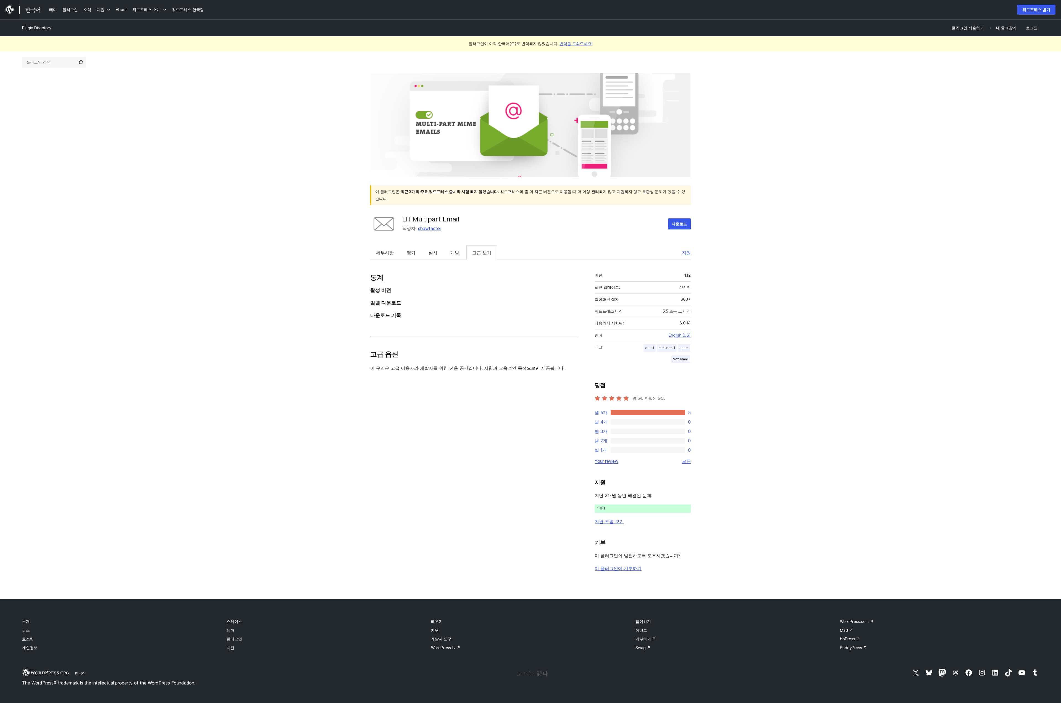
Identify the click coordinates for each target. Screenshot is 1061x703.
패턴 (230, 647)
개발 (454, 252)
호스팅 (28, 638)
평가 (411, 252)
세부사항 (385, 252)
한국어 (80, 673)
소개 (26, 621)
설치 (433, 252)
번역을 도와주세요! (576, 43)
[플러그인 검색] (80, 62)
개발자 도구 (441, 638)
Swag (642, 647)
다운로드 (679, 223)
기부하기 (645, 638)
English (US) (680, 335)
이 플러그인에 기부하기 (618, 568)
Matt (846, 630)
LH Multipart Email (430, 219)
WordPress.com (856, 621)
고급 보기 (481, 252)
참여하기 (643, 621)
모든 (686, 461)
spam (684, 348)
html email (666, 348)
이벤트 (641, 630)
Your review (606, 461)
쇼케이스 (234, 621)
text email (681, 359)
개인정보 (30, 647)
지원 (686, 252)
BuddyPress (853, 647)
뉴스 (26, 630)
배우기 (437, 621)
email (649, 348)
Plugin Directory (36, 27)
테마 (230, 630)
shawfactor (429, 228)
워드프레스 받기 (1036, 9)
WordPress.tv (445, 647)
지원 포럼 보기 (609, 521)
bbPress (850, 638)
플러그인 (234, 638)
